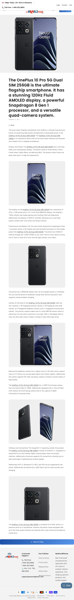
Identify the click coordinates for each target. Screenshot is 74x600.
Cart (70, 5)
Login (58, 5)
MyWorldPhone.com (19, 596)
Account (64, 5)
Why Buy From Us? (45, 575)
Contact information (43, 597)
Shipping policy (31, 597)
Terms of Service (44, 558)
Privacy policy (50, 595)
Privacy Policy (43, 562)
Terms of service (60, 595)
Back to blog (38, 542)
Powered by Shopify (30, 596)
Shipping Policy (43, 567)
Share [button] (12, 125)
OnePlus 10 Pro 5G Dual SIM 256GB (22, 136)
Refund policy (40, 595)
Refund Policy (43, 571)
